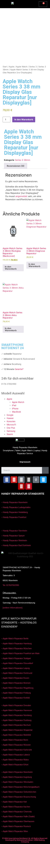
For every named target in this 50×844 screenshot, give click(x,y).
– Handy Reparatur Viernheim (14, 531)
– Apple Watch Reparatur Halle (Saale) (18, 816)
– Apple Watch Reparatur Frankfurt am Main (20, 653)
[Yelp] (21, 486)
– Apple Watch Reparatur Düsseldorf (17, 663)
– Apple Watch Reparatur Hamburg (16, 643)
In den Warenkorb (23, 119)
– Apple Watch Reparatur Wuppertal (16, 730)
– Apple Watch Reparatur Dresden (16, 705)
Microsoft (11, 424)
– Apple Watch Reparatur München (16, 648)
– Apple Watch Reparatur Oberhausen (17, 821)
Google (10, 415)
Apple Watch (21, 66)
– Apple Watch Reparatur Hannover (16, 710)
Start (5, 66)
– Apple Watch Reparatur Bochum (16, 725)
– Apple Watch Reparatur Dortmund (16, 673)
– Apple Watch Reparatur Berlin (14, 638)
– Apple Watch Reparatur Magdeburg (17, 688)
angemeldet (21, 196)
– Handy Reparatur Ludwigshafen (15, 507)
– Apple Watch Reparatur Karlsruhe (16, 750)
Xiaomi (10, 434)
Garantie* (19, 369)
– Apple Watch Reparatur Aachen (15, 807)
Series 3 (33, 66)
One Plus (11, 428)
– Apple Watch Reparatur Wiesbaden (17, 782)
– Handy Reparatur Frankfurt (13, 517)
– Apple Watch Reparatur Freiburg (16, 693)
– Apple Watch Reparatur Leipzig (15, 668)
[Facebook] (6, 479)
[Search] (45, 470)
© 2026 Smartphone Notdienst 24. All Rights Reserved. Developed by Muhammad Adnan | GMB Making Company (25, 840)
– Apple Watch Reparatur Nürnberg (16, 715)
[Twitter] (43, 479)
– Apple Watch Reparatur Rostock (16, 826)
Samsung (11, 431)
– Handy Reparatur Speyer (13, 535)
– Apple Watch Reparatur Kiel (14, 802)
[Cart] (43, 4)
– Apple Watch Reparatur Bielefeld (16, 735)
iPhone (15, 408)
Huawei (10, 418)
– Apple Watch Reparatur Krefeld (15, 698)
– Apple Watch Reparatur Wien (14, 831)
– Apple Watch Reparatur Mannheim (17, 772)
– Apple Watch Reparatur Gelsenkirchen (18, 792)
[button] (31, 3)
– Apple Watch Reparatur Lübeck (15, 755)
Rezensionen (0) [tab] (15, 166)
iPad (14, 405)
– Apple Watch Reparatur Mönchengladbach (20, 787)
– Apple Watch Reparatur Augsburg (16, 777)
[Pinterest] (28, 486)
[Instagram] (28, 479)
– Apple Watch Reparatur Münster (16, 745)
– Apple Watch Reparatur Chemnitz (16, 811)
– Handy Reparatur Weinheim (14, 540)
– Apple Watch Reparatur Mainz (15, 759)
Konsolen (11, 421)
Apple (11, 66)
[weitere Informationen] (12, 608)
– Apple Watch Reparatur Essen (15, 678)
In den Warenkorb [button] (11, 267)
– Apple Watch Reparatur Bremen (15, 683)
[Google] (21, 479)
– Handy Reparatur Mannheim (14, 502)
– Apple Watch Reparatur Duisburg (16, 720)
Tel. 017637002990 (11, 585)
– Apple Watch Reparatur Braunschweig (18, 797)
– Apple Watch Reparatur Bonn (14, 740)
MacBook (16, 412)
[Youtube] (14, 479)
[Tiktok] (36, 479)
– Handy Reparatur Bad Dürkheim (16, 545)
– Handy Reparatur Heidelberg (14, 512)
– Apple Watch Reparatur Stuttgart (16, 658)
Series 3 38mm (22, 160)
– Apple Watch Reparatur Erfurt (14, 764)
